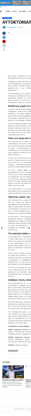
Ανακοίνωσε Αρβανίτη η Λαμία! (12, 380)
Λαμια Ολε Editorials (18, 409)
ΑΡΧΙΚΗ (8, 11)
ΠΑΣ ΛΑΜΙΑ (22, 11)
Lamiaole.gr (12, 27)
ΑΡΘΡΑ (14, 11)
